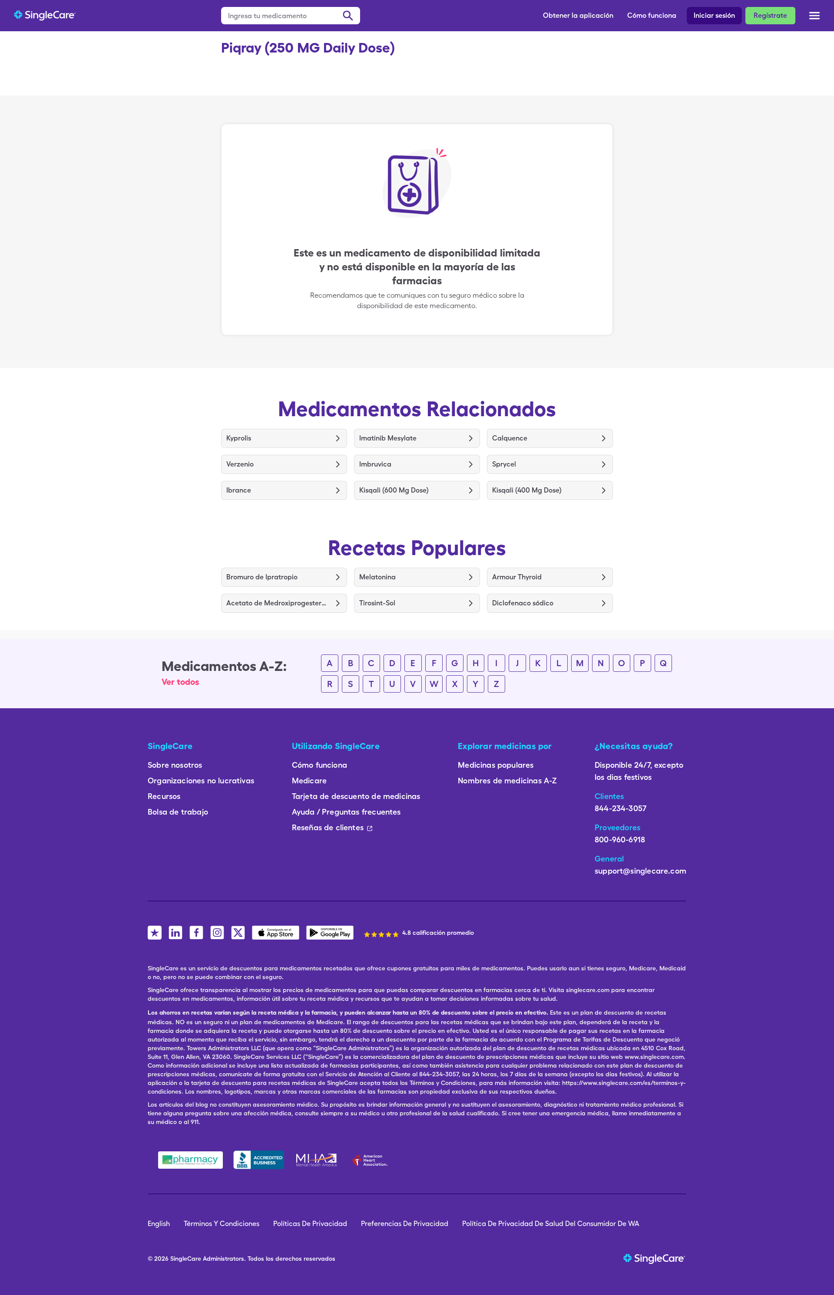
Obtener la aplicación (578, 15)
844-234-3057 (620, 808)
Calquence (509, 438)
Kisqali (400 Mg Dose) (527, 490)
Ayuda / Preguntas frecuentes (346, 811)
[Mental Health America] (317, 1160)
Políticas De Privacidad (310, 1223)
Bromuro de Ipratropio (262, 577)
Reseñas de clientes (328, 827)
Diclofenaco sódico (522, 603)
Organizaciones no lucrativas (201, 780)
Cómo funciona (651, 15)
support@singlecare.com (640, 870)
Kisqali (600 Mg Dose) (394, 490)
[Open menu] (814, 16)
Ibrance (238, 490)
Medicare (309, 780)
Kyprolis (238, 438)
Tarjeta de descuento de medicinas (356, 796)
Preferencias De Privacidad (404, 1223)
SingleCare (185, 1258)
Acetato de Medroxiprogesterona (277, 603)
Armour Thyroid (517, 577)
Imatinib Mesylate (388, 438)
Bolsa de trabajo (178, 811)
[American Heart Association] (372, 1160)
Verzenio (240, 464)
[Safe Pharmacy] (190, 1160)
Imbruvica (375, 464)
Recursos (164, 796)
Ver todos (180, 682)
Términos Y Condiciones (221, 1223)
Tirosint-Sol (377, 603)
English (159, 1223)
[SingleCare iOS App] (275, 933)
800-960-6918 (620, 839)
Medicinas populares (495, 764)
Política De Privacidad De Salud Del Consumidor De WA (550, 1223)
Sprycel (504, 464)
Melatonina (377, 577)
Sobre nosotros (175, 764)
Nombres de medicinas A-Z (507, 780)
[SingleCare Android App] (330, 933)
